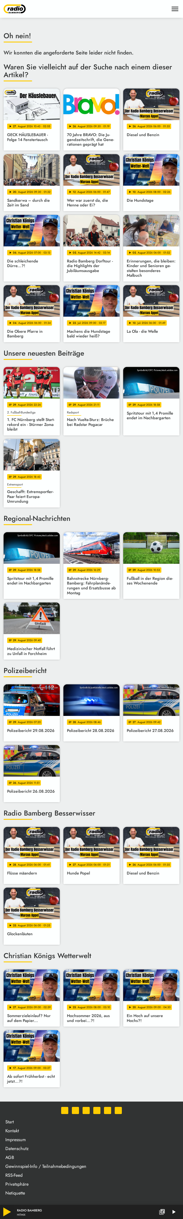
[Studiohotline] (118, 1110)
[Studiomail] (107, 1110)
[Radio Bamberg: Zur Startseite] (86, 8)
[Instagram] (86, 1110)
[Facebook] (75, 1110)
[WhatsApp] (64, 1110)
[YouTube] (96, 1110)
